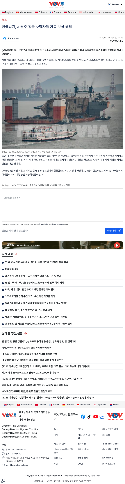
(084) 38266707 (14, 453)
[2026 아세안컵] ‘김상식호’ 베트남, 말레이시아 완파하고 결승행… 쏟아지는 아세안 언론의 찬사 (48, 397)
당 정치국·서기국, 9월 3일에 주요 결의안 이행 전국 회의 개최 (34, 282)
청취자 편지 (83, 458)
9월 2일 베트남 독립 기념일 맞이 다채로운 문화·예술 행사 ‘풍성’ (36, 303)
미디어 (80, 429)
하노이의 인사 (60, 444)
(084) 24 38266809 (16, 449)
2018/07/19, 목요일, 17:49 (111, 37)
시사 (56, 435)
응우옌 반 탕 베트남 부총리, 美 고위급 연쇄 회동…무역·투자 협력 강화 (38, 323)
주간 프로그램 (107, 458)
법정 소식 (58, 458)
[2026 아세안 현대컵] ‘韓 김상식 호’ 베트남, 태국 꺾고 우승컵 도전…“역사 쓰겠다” (42, 378)
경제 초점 (106, 435)
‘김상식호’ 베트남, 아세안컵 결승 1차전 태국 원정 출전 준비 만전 (33, 360)
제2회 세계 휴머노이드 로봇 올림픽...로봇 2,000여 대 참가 (30, 372)
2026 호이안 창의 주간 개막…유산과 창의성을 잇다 (30, 296)
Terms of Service (58, 224)
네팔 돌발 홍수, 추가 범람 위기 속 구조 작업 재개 (28, 310)
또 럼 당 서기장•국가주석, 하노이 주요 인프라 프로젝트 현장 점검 (36, 262)
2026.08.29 (11, 269)
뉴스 (4, 20)
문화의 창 (82, 444)
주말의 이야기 (83, 449)
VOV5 (80, 464)
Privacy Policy (43, 224)
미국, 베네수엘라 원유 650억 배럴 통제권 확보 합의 (30, 289)
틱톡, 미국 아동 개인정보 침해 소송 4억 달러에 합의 (27, 347)
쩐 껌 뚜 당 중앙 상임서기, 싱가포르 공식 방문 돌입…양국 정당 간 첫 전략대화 (39, 341)
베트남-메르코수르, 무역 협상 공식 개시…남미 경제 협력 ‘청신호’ (36, 316)
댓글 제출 (111, 230)
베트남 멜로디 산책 (110, 449)
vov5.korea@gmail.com (17, 465)
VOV (56, 464)
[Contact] (3, 480)
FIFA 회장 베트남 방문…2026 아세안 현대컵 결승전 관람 (29, 354)
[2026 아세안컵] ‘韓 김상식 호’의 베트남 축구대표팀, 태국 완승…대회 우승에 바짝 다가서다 (46, 366)
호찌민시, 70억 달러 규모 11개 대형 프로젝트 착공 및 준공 (33, 275)
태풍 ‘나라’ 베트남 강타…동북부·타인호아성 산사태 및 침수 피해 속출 (35, 385)
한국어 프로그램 (108, 464)
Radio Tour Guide (110, 444)
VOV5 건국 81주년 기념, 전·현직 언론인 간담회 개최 (27, 391)
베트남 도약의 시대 (110, 429)
